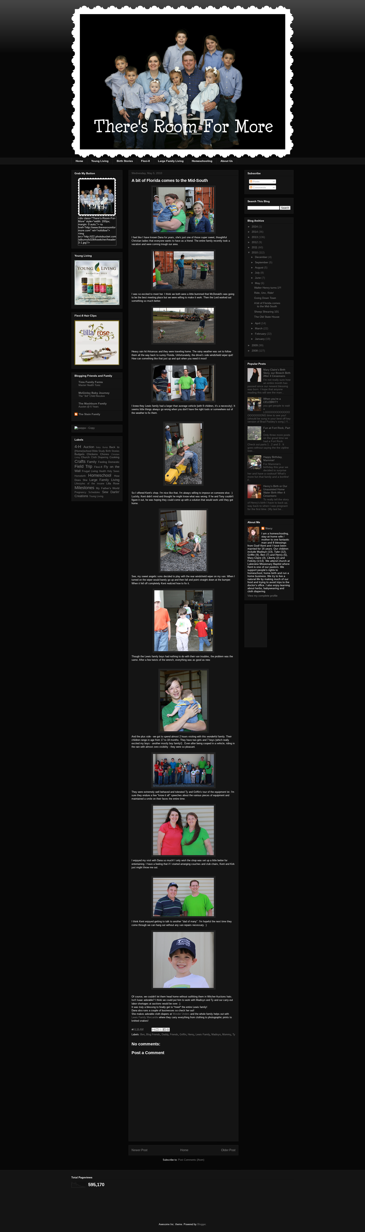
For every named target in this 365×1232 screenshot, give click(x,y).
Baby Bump (102, 447)
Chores (104, 454)
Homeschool (99, 475)
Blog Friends (153, 1034)
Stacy (268, 528)
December (261, 257)
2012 (255, 242)
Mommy (226, 1034)
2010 (255, 252)
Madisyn (216, 1034)
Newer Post (139, 1150)
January (260, 338)
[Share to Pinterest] (168, 1029)
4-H (78, 446)
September (262, 262)
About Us (227, 160)
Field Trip (83, 466)
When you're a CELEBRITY (272, 400)
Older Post (228, 1150)
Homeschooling (202, 160)
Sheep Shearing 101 (266, 311)
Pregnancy (80, 492)
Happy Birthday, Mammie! (272, 458)
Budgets (79, 454)
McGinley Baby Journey (94, 392)
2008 (255, 350)
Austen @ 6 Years (89, 406)
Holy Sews (113, 471)
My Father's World (107, 488)
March (259, 328)
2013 (255, 237)
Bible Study (98, 451)
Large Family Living (171, 160)
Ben (142, 1034)
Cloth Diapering (99, 457)
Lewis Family (203, 1034)
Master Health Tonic (90, 385)
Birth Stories (125, 160)
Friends (174, 1034)
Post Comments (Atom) (191, 1159)
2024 (255, 226)
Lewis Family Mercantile (145, 1017)
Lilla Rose (112, 483)
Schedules (94, 492)
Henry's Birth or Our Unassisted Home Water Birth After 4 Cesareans (275, 491)
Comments (259, 187)
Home (79, 160)
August (259, 267)
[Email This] (153, 1029)
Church (85, 457)
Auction (88, 447)
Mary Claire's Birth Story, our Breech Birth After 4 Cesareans (276, 373)
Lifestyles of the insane (89, 483)
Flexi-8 (145, 160)
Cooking (114, 457)
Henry (191, 1034)
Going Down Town (265, 297)
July (257, 272)
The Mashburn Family (93, 403)
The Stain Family (89, 414)
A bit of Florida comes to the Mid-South (267, 305)
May (258, 283)
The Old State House (266, 316)
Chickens (92, 454)
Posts (255, 181)
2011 (255, 247)
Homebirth (80, 476)
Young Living (100, 160)
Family (92, 462)
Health (102, 471)
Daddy (165, 1034)
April (258, 323)
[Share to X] (161, 1029)
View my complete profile (263, 595)
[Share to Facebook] (164, 1029)
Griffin (183, 1034)
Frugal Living (90, 471)
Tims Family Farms (91, 382)
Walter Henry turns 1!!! (267, 287)
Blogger (201, 1224)
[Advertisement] (267, 625)
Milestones (84, 487)
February (261, 333)
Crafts (80, 461)
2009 (255, 345)
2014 (255, 231)
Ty (233, 1034)
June (258, 277)
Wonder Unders (181, 1013)
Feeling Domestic (108, 461)
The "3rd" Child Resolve (92, 396)
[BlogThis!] (157, 1029)
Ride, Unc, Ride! (264, 292)
